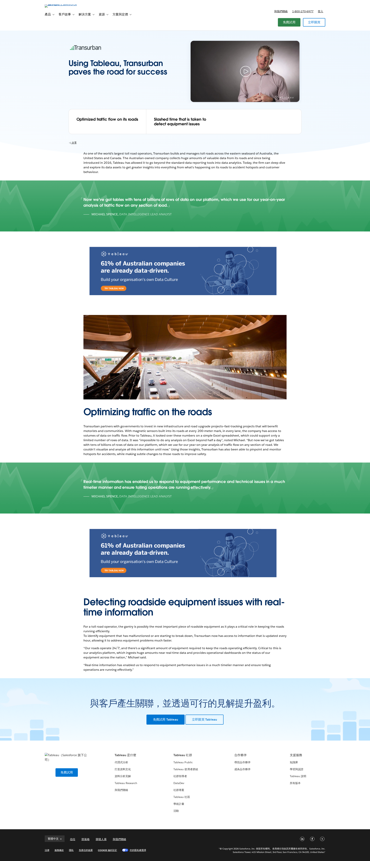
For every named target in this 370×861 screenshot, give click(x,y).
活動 (176, 811)
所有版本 (295, 783)
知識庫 (294, 762)
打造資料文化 (123, 769)
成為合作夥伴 (242, 769)
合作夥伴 (240, 755)
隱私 (71, 850)
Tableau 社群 (182, 755)
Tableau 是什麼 (125, 755)
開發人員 (101, 839)
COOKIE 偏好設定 (107, 850)
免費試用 (289, 22)
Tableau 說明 (298, 776)
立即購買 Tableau (204, 719)
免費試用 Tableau (165, 719)
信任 (72, 839)
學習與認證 (296, 769)
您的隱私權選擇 (138, 850)
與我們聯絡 (281, 11)
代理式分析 (121, 762)
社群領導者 (180, 776)
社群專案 (178, 790)
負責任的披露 (86, 850)
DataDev (178, 783)
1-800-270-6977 (303, 11)
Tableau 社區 (181, 797)
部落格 (86, 839)
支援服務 (296, 755)
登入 (320, 11)
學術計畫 (178, 804)
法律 (47, 850)
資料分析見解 (123, 776)
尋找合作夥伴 (242, 762)
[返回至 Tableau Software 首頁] (61, 4)
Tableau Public (183, 762)
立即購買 (314, 22)
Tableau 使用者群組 (185, 769)
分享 (74, 142)
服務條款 (59, 850)
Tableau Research (126, 783)
